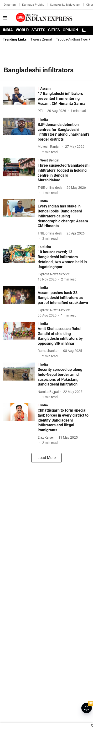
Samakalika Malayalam (65, 4)
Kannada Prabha (33, 4)
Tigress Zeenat (41, 39)
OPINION (70, 30)
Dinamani (10, 4)
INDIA (8, 30)
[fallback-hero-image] (20, 100)
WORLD (22, 30)
